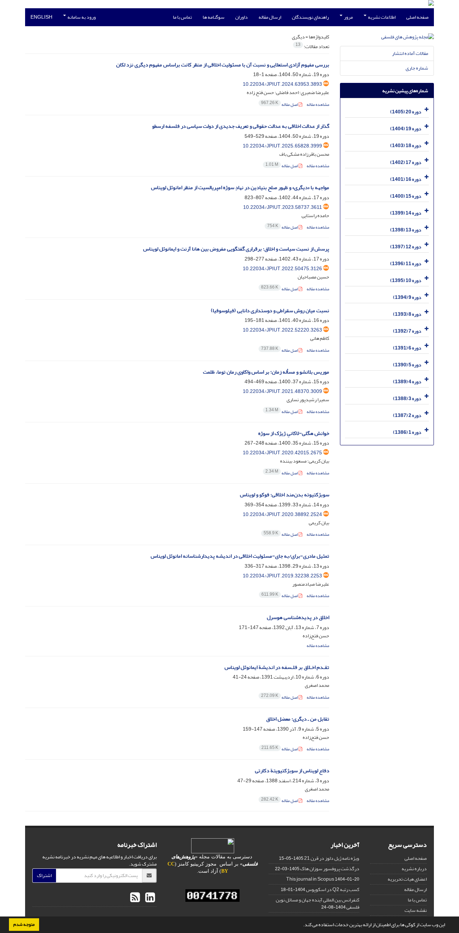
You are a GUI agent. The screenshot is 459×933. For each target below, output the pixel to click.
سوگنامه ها (213, 17)
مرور (348, 17)
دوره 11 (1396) (405, 263)
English (41, 17)
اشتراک (44, 875)
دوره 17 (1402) (405, 162)
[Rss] (135, 898)
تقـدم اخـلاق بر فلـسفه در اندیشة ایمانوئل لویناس (276, 667)
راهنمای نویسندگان (310, 17)
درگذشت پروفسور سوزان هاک (329, 868)
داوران (241, 17)
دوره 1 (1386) (407, 432)
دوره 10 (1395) (405, 280)
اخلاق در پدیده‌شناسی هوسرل (298, 617)
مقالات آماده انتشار (410, 53)
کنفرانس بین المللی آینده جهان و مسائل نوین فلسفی (317, 903)
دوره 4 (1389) (407, 381)
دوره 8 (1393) (407, 314)
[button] (301, 925)
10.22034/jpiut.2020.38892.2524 (282, 514)
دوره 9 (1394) (407, 297)
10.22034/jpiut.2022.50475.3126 (282, 268)
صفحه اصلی (417, 17)
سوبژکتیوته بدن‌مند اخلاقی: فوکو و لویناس (284, 494)
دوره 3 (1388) (407, 398)
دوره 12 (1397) (405, 247)
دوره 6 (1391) (407, 348)
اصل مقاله (280, 104)
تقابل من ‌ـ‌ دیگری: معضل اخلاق (297, 719)
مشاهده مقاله (318, 104)
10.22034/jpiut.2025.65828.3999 (282, 146)
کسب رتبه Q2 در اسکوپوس (332, 889)
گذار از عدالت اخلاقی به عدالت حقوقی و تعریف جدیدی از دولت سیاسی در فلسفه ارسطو (240, 126)
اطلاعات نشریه (381, 17)
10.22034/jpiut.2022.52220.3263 (282, 330)
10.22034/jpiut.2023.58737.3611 (282, 207)
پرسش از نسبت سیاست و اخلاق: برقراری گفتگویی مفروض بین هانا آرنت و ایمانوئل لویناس (236, 249)
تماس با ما (182, 17)
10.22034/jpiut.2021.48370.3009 (282, 391)
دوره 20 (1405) (405, 112)
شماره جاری (417, 68)
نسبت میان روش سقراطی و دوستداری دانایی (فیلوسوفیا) (270, 310)
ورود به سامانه (81, 17)
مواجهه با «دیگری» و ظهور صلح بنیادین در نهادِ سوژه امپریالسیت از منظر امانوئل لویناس (240, 187)
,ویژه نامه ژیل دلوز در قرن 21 (331, 858)
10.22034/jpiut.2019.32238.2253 (282, 576)
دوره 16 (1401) (405, 179)
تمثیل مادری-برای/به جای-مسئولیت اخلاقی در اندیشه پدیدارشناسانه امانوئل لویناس (240, 556)
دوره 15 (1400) (405, 196)
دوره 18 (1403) (405, 145)
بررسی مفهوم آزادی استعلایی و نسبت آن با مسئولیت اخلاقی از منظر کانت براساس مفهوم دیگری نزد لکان (222, 65)
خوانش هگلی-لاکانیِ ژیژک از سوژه (293, 433)
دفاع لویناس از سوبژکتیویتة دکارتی (292, 770)
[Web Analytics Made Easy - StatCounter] (212, 895)
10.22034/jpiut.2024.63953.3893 (282, 84)
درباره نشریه (414, 868)
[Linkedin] (149, 898)
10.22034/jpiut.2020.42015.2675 (282, 453)
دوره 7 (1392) (407, 331)
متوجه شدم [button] (24, 924)
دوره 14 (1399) (405, 213)
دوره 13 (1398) (405, 230)
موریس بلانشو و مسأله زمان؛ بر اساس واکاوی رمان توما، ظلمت (266, 372)
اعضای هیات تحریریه (407, 879)
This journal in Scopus (310, 879)
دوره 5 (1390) (407, 365)
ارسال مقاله (270, 17)
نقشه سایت (415, 910)
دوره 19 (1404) (405, 128)
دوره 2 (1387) (407, 415)
